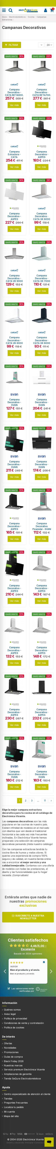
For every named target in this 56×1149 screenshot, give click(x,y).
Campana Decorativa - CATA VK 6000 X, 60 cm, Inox (41, 217)
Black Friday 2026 (14, 1061)
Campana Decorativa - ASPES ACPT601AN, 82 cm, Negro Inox (14, 529)
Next (51, 971)
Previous (5, 971)
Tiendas (8, 1098)
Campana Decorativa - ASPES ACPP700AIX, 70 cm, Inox (41, 653)
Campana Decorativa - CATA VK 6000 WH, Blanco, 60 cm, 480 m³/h (14, 343)
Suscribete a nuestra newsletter (29, 917)
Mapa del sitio (11, 1116)
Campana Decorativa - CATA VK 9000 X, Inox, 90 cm (14, 279)
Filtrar (13, 44)
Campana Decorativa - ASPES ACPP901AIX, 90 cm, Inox (14, 653)
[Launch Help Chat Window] (49, 1142)
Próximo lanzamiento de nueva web (28, 3)
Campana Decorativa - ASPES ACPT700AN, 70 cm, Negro (14, 715)
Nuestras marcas (13, 1065)
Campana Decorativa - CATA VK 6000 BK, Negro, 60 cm (41, 343)
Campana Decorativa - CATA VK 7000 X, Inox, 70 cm (41, 279)
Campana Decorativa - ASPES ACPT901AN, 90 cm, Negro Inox (42, 715)
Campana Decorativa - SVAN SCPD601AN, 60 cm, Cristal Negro (41, 467)
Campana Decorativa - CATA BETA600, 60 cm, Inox (14, 93)
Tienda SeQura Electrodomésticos (22, 1078)
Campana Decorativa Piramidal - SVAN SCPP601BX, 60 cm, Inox (41, 529)
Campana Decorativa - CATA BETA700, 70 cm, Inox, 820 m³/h (41, 95)
